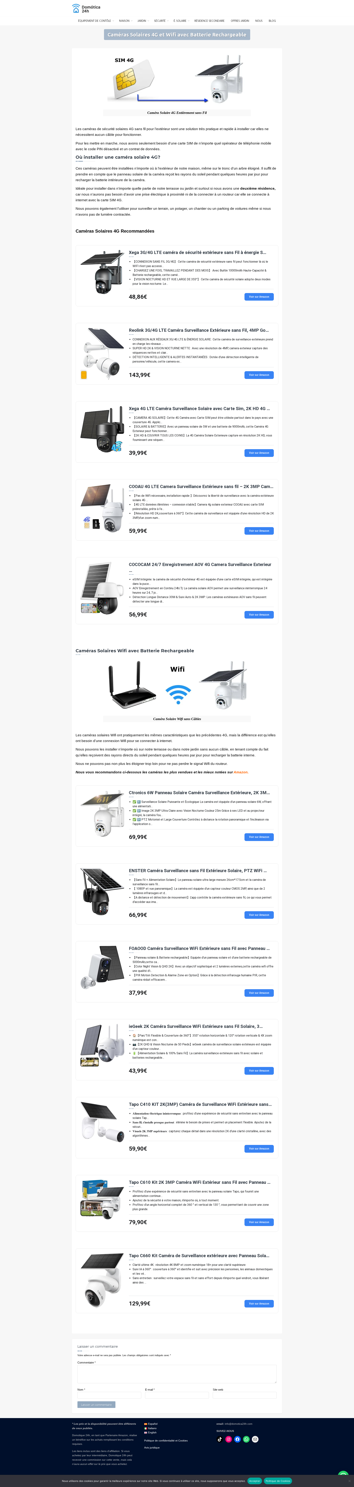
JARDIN (142, 21)
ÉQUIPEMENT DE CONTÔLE (94, 21)
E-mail (150, 1389)
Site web (218, 1389)
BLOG (272, 21)
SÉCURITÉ (160, 21)
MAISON (124, 21)
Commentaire (86, 1362)
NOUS (259, 21)
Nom (81, 1389)
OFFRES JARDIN (240, 21)
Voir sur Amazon (259, 296)
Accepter (254, 1480)
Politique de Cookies (278, 1480)
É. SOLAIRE (180, 21)
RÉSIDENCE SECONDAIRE (210, 21)
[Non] (349, 1481)
